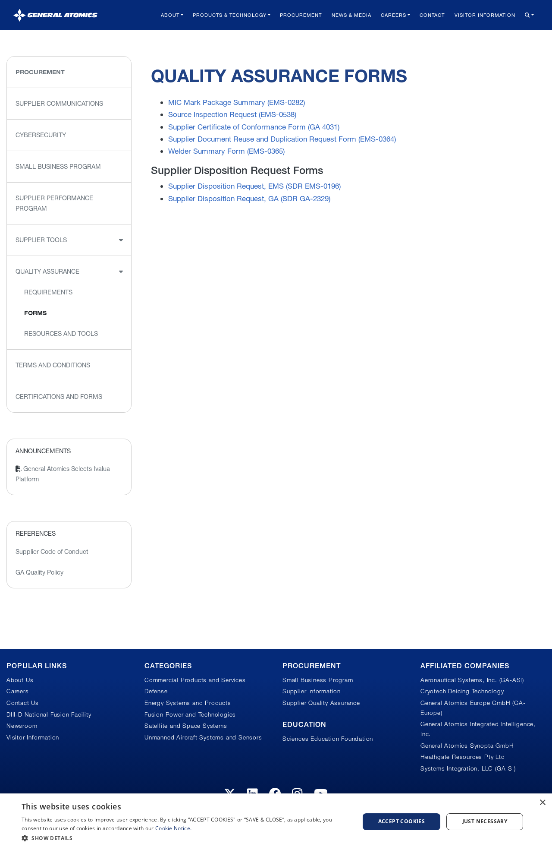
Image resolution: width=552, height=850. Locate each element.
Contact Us (22, 702)
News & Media (351, 15)
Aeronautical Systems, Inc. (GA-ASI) (472, 679)
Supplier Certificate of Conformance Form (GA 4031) (253, 126)
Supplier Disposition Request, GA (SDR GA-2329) (249, 198)
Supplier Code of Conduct (52, 552)
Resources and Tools (61, 334)
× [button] (542, 802)
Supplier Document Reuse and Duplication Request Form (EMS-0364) (282, 138)
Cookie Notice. (173, 828)
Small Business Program (58, 167)
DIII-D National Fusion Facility (48, 714)
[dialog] (276, 821)
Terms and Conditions (53, 365)
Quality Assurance (47, 271)
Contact (432, 15)
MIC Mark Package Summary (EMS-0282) (236, 102)
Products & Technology (230, 15)
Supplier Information (311, 691)
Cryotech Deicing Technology (462, 691)
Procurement (301, 15)
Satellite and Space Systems (185, 725)
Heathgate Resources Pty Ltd (462, 756)
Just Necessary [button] (485, 821)
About (170, 15)
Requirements (48, 292)
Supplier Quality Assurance (321, 702)
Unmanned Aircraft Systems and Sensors (203, 737)
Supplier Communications (59, 103)
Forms (35, 313)
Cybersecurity (41, 135)
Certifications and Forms (59, 397)
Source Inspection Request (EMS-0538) (232, 114)
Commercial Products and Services (195, 679)
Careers (393, 15)
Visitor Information (485, 15)
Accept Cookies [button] (401, 821)
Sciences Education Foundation (327, 738)
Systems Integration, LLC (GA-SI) (468, 768)
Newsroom (21, 725)
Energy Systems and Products (187, 702)
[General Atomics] (55, 15)
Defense (156, 691)
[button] (186, 838)
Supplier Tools (41, 240)
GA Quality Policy (39, 572)
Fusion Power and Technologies (190, 714)
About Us (19, 679)
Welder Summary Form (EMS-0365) (226, 150)
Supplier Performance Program (54, 203)
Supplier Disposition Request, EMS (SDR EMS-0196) (254, 185)
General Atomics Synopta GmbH (467, 745)
